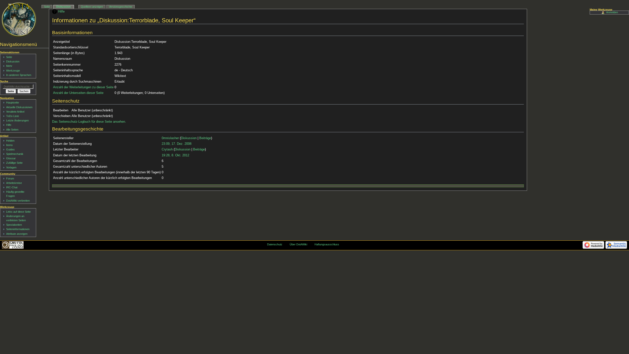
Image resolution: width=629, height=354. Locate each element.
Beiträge (205, 138)
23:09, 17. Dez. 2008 (176, 144)
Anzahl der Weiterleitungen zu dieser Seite (83, 87)
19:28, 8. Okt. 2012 (175, 155)
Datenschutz (274, 244)
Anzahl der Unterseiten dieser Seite (78, 93)
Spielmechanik (14, 153)
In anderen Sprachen (18, 75)
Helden (10, 140)
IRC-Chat (11, 187)
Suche (4, 81)
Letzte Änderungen (17, 120)
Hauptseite (12, 102)
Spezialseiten (14, 224)
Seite (47, 6)
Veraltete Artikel (15, 111)
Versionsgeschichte (120, 6)
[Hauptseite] (19, 19)
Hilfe (61, 11)
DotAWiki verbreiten (18, 200)
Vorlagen (11, 167)
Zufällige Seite (14, 162)
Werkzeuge (13, 70)
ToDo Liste (12, 116)
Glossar (11, 158)
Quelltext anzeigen (92, 6)
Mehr (9, 65)
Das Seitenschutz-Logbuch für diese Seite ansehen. (89, 121)
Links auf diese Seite (18, 211)
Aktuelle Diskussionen (19, 107)
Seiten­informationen (17, 229)
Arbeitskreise (14, 182)
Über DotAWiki (298, 244)
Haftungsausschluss (326, 244)
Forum (10, 178)
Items (9, 145)
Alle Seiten (12, 129)
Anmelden (612, 12)
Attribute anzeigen (17, 233)
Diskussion (189, 138)
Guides (10, 149)
